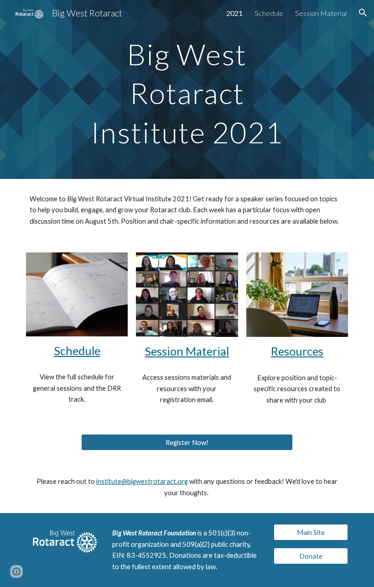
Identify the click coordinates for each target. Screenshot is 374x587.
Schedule (77, 350)
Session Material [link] (321, 13)
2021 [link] (234, 13)
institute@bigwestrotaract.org (142, 481)
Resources (297, 351)
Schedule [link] (269, 13)
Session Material (187, 351)
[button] (363, 13)
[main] (187, 89)
